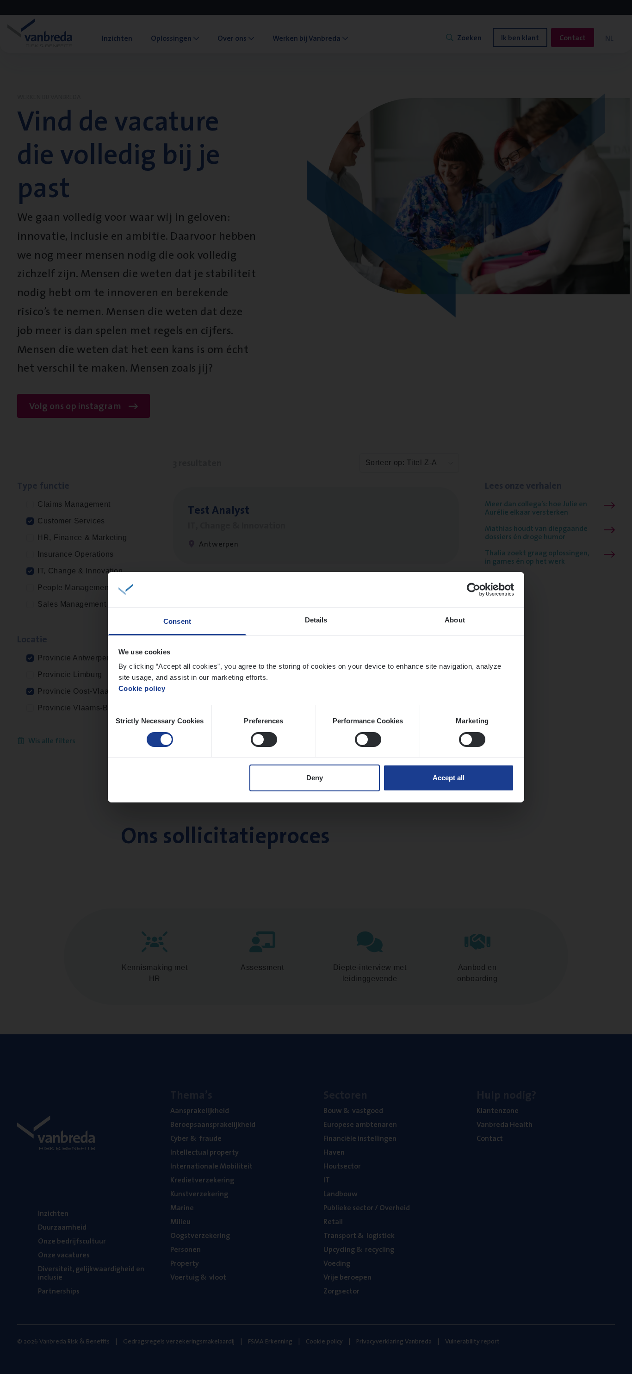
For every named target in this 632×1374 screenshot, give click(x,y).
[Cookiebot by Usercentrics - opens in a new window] (473, 590)
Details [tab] (316, 620)
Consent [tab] (177, 621)
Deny (314, 778)
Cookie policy (142, 688)
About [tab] (455, 620)
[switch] (264, 739)
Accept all (449, 778)
